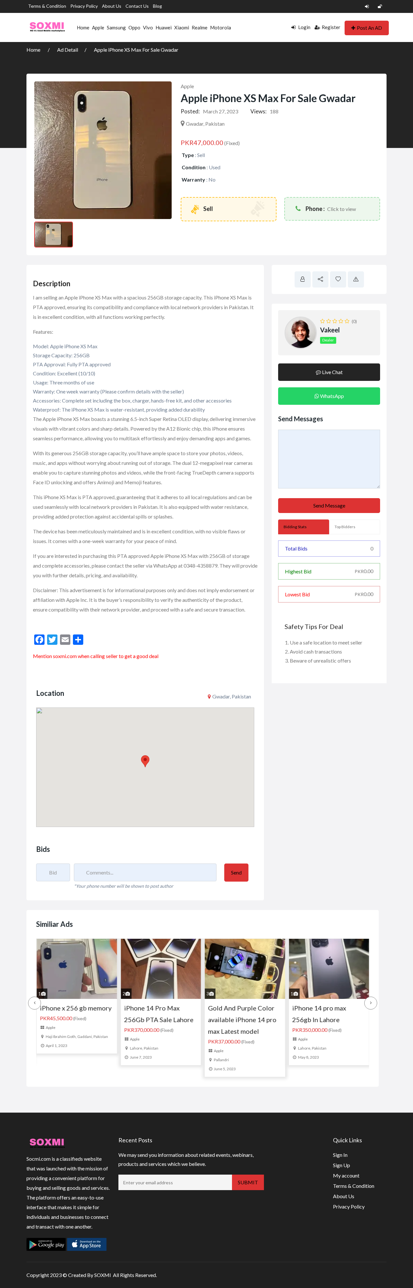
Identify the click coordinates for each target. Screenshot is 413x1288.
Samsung (116, 27)
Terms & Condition (47, 6)
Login (303, 27)
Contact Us (137, 6)
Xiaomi (181, 27)
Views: (258, 111)
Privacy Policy (84, 6)
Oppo (134, 27)
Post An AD (369, 28)
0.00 (364, 571)
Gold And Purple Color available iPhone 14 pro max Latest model (177, 1019)
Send (236, 872)
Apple (98, 27)
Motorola (220, 27)
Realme (199, 27)
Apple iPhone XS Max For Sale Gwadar (136, 50)
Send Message (329, 505)
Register (331, 27)
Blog (157, 6)
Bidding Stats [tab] (295, 526)
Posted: (190, 111)
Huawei (164, 27)
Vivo (148, 27)
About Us (111, 6)
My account (346, 1175)
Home (83, 27)
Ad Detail (67, 50)
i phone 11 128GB (337, 1008)
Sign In (340, 1155)
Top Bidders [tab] (345, 526)
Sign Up (341, 1165)
